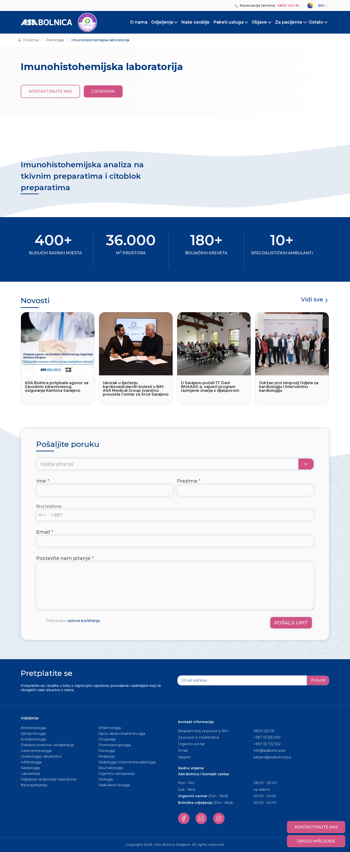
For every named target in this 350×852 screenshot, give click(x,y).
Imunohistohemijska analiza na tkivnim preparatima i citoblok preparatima (82, 176)
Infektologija (31, 762)
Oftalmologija (109, 728)
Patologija (55, 40)
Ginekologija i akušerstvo (41, 756)
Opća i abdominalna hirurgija (121, 733)
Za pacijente (288, 22)
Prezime (187, 481)
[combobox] (43, 515)
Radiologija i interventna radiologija (127, 762)
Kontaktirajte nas (50, 91)
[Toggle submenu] (176, 22)
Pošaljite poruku (67, 444)
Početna (30, 40)
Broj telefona (48, 506)
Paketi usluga (228, 22)
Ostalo (316, 22)
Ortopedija (107, 739)
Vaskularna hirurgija (114, 785)
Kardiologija (30, 768)
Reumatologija (110, 768)
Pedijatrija (106, 756)
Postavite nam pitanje (63, 558)
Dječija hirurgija (33, 733)
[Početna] (59, 22)
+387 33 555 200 (267, 737)
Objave (259, 22)
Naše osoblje (195, 22)
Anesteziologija (33, 728)
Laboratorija (30, 773)
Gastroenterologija (36, 751)
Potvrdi (318, 680)
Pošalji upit (291, 623)
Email (43, 532)
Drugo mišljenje (316, 841)
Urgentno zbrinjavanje (116, 773)
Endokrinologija (33, 739)
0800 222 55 (288, 5)
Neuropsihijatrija (34, 785)
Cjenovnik (103, 91)
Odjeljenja (162, 22)
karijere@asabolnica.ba (272, 757)
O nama (138, 22)
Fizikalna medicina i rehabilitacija (48, 745)
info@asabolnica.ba (269, 750)
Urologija (105, 779)
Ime (41, 481)
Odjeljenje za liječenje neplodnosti (49, 779)
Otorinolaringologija (114, 745)
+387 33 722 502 (267, 744)
